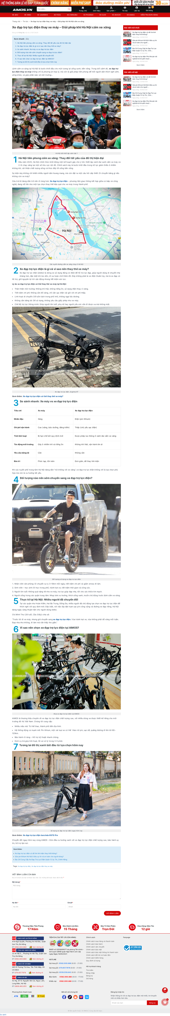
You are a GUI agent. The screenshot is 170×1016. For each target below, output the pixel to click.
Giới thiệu (96, 11)
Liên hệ (137, 11)
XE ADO (15, 15)
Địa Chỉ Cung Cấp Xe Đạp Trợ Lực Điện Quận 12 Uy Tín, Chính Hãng (41, 859)
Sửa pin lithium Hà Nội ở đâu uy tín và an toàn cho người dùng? (39, 856)
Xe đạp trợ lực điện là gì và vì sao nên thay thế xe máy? (39, 46)
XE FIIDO (57, 15)
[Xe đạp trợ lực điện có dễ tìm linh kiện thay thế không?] (127, 34)
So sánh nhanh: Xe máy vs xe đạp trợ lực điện (35, 49)
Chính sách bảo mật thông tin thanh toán (102, 952)
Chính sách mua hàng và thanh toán (100, 941)
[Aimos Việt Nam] (22, 9)
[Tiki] (87, 997)
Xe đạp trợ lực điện (24, 866)
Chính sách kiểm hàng (94, 958)
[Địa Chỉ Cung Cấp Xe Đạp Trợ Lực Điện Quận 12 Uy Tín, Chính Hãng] (127, 50)
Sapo (100, 1011)
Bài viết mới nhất (131, 28)
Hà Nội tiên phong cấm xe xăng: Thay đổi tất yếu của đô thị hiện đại (44, 43)
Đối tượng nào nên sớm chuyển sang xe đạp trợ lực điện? (39, 52)
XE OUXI (102, 15)
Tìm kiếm (89, 970)
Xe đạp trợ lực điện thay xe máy (42, 866)
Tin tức (125, 11)
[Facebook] (64, 997)
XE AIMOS (131, 15)
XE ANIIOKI (116, 15)
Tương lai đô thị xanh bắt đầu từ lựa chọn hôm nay (37, 62)
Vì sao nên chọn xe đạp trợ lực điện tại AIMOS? (35, 59)
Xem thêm (140, 65)
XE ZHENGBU (72, 15)
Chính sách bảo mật (94, 950)
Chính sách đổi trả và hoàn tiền (98, 955)
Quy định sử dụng (93, 961)
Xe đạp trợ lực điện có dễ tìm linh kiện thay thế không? (36, 853)
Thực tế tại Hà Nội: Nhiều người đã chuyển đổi (35, 55)
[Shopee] (75, 997)
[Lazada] (81, 997)
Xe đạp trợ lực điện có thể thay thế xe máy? (43, 396)
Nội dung (16, 882)
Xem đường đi (37, 947)
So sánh (3, 1015)
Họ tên (15, 903)
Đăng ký (89, 976)
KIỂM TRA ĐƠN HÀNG (149, 15)
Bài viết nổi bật (131, 72)
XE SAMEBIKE (42, 15)
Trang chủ (83, 11)
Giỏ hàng (149, 9)
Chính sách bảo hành (94, 944)
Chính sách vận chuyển (95, 947)
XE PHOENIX (88, 15)
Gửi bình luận (112, 913)
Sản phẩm (111, 11)
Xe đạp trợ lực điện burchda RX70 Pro (40, 835)
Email (70, 903)
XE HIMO (27, 15)
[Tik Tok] (70, 997)
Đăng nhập (90, 973)
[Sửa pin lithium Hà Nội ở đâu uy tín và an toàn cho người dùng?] (127, 42)
